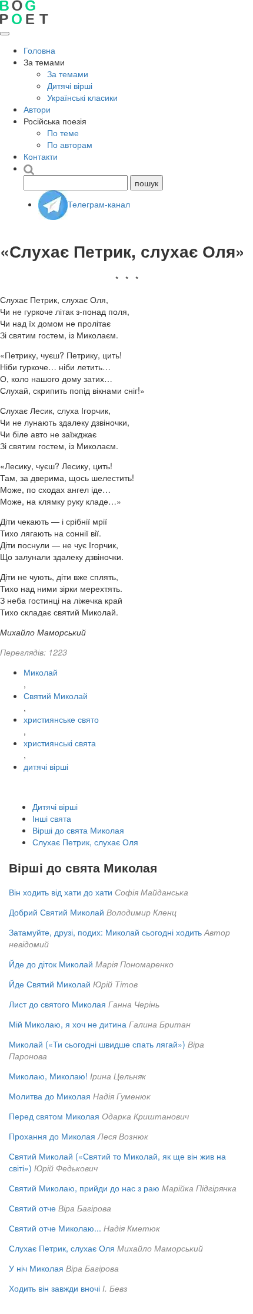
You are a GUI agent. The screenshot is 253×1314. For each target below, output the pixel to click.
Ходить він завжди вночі (54, 1288)
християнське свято (61, 719)
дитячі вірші (46, 766)
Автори (37, 109)
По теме (63, 133)
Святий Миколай (56, 696)
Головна (39, 50)
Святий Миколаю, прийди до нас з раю (84, 1188)
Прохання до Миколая (52, 1136)
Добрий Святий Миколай (56, 912)
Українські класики (82, 97)
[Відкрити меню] (4, 33)
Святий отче (32, 1208)
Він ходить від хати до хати (60, 892)
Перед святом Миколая (54, 1116)
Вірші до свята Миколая (78, 830)
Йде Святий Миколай (50, 984)
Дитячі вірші (69, 85)
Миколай (41, 672)
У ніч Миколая (36, 1268)
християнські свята (60, 743)
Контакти (41, 156)
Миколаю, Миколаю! (48, 1076)
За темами (67, 74)
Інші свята (51, 818)
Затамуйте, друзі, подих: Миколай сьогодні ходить (105, 932)
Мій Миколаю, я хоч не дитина (67, 1024)
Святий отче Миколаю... (55, 1228)
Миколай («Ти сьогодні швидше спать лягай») (97, 1044)
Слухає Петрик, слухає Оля (85, 842)
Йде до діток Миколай (51, 964)
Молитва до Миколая (50, 1096)
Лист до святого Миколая (57, 1004)
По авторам (69, 144)
